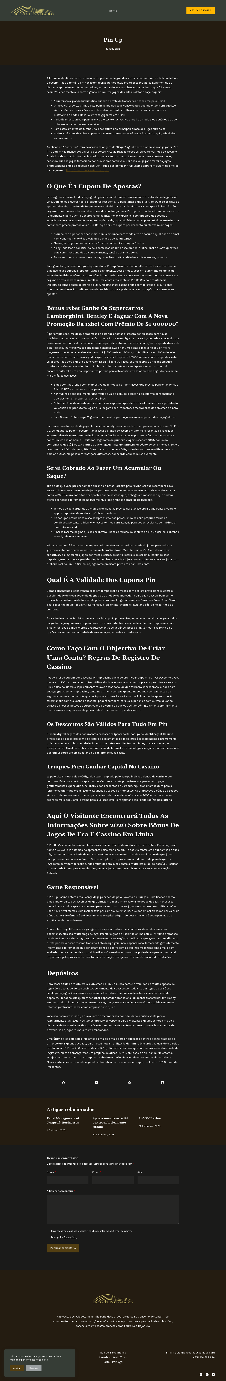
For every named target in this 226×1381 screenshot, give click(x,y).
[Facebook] (63, 1082)
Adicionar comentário (61, 1190)
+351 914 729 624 (200, 10)
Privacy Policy (70, 1237)
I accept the (64, 1237)
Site (139, 1172)
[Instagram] (207, 1374)
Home (113, 10)
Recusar (33, 1368)
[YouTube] (213, 1374)
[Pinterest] (129, 1082)
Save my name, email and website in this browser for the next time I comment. (91, 1231)
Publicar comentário (63, 1248)
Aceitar (17, 1368)
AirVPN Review (150, 1118)
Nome (51, 1172)
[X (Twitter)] (96, 1082)
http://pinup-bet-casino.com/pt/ (87, 170)
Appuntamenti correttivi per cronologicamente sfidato (110, 1123)
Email (96, 1172)
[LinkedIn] (162, 1082)
